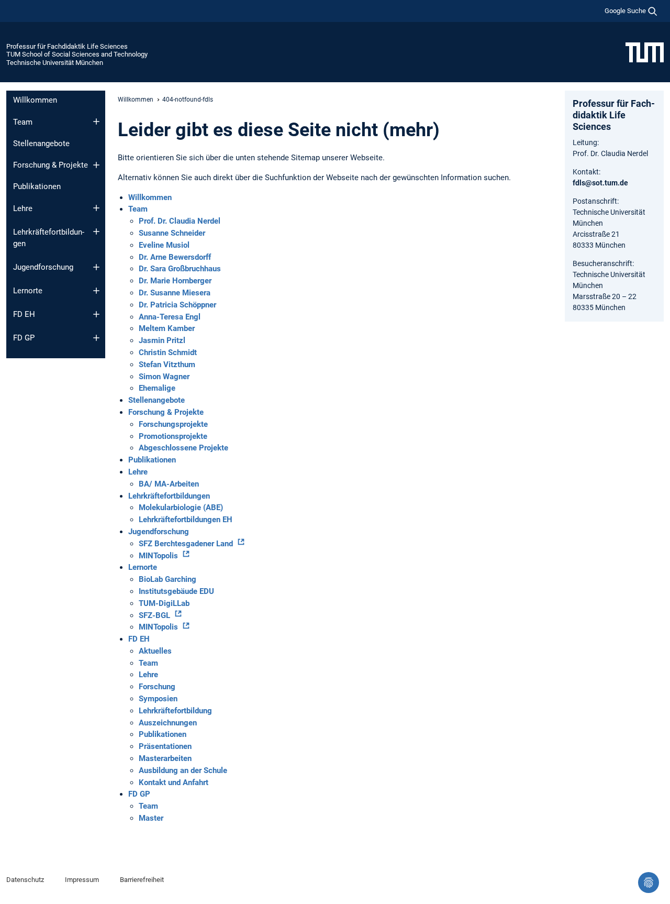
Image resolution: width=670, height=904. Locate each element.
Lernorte (27, 290)
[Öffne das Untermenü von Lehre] (96, 208)
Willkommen (35, 100)
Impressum (82, 880)
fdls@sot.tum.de (600, 183)
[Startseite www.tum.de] (645, 52)
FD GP (24, 338)
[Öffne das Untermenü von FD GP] (96, 338)
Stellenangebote (41, 143)
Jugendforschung (43, 267)
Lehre (22, 208)
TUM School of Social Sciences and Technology (77, 54)
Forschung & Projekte (50, 165)
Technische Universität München (54, 63)
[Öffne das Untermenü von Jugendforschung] (96, 267)
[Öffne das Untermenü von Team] (96, 121)
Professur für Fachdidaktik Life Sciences (67, 46)
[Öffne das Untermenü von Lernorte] (96, 290)
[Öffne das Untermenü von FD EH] (96, 314)
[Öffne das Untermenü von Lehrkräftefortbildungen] (96, 231)
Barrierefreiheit (142, 880)
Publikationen (37, 186)
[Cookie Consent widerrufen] (648, 882)
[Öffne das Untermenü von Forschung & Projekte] (96, 165)
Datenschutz (25, 880)
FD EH (24, 314)
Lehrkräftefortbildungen (48, 238)
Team (22, 122)
